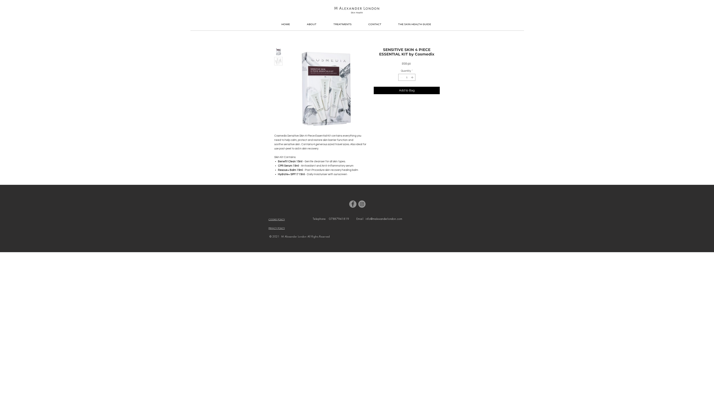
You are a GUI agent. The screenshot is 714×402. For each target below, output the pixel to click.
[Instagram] (362, 204)
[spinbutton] (406, 77)
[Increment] (412, 77)
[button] (444, 9)
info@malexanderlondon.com (384, 219)
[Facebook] (352, 204)
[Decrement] (401, 77)
